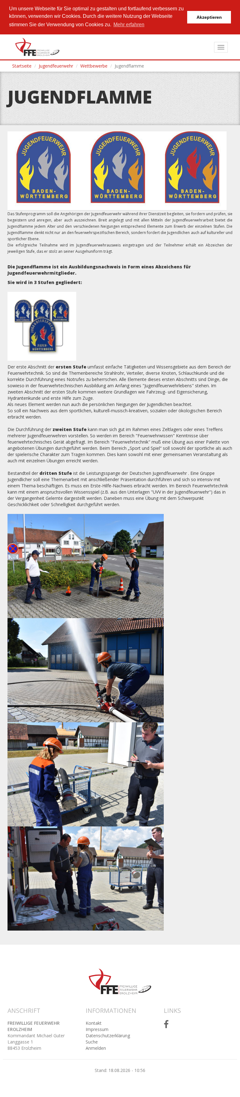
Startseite (22, 66)
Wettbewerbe (94, 66)
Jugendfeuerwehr (56, 66)
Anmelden (96, 1048)
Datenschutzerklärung (108, 1036)
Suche (92, 1042)
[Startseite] (37, 47)
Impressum (97, 1029)
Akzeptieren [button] (209, 17)
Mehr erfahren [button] (128, 24)
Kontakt (94, 1023)
